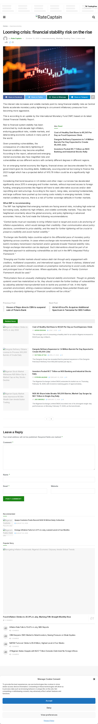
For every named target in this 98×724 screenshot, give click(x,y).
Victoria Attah (40, 355)
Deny (49, 708)
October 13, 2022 (33, 38)
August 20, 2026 (22, 523)
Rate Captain (16, 38)
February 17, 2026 (53, 399)
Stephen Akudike (41, 377)
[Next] (51, 419)
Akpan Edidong (40, 330)
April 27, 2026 (54, 355)
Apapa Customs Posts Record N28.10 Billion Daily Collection (39, 520)
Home (5, 26)
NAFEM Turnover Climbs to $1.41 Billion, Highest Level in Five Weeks (36, 643)
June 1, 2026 (52, 330)
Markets (59, 38)
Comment (8, 442)
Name (6, 474)
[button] (94, 679)
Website (54, 486)
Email (6, 486)
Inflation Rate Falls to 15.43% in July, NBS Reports (29, 627)
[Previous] (47, 419)
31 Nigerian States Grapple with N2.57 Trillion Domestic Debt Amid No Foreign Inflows (43, 651)
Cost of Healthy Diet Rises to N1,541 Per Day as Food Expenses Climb (62, 327)
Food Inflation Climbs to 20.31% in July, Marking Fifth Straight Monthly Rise (37, 617)
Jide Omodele (40, 399)
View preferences (49, 715)
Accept (49, 700)
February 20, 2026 (56, 377)
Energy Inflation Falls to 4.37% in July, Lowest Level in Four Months (42, 530)
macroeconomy (16, 26)
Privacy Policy (49, 721)
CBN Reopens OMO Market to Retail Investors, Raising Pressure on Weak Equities (42, 635)
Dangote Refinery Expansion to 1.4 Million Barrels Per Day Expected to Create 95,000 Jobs (74, 142)
